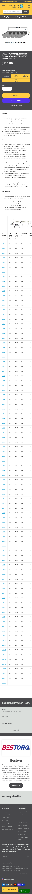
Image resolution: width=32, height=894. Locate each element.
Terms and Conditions (24, 828)
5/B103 (3, 498)
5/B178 (3, 617)
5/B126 (3, 550)
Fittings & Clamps (6, 821)
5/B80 (3, 399)
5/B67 (3, 338)
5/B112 (3, 522)
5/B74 (3, 371)
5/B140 (4, 569)
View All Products (22, 825)
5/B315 (3, 678)
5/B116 (3, 532)
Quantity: (4, 85)
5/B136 (3, 565)
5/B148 (3, 579)
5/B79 (3, 394)
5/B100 (4, 494)
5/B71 (3, 357)
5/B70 (3, 352)
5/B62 (3, 314)
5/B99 (3, 489)
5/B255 (4, 659)
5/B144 (4, 574)
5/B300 (4, 669)
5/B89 (3, 442)
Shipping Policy (22, 831)
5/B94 (3, 465)
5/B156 (3, 593)
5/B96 (3, 475)
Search (25, 11)
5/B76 (3, 380)
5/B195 (3, 626)
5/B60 (3, 305)
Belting (17, 17)
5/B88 (3, 437)
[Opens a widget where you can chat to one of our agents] (24, 891)
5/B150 (3, 583)
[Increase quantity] (10, 89)
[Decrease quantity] (4, 89)
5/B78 (3, 390)
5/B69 (3, 347)
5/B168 (3, 607)
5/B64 (3, 324)
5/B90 (3, 447)
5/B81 (3, 404)
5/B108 (3, 508)
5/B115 (3, 527)
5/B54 (3, 276)
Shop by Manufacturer (7, 829)
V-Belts (24, 17)
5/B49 (3, 253)
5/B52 (3, 267)
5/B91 (3, 451)
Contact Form (15, 866)
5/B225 (4, 645)
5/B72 (3, 361)
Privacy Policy (21, 834)
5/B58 (3, 295)
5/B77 (3, 385)
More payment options (16, 105)
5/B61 (3, 309)
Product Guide (6, 808)
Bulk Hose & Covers (7, 818)
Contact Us (21, 815)
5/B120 (4, 541)
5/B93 (3, 461)
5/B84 (3, 418)
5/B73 (3, 366)
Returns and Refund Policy (23, 838)
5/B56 (3, 286)
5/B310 (3, 673)
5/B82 (3, 409)
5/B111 (3, 517)
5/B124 (4, 546)
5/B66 (3, 333)
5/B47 (3, 243)
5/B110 (3, 513)
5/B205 (4, 635)
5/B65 (3, 328)
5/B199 (3, 631)
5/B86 (3, 428)
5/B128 (3, 555)
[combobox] (12, 11)
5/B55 (3, 281)
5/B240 (4, 650)
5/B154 (3, 588)
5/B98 (3, 484)
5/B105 (3, 503)
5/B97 (3, 480)
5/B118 (3, 536)
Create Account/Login (24, 818)
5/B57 (3, 291)
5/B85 (3, 423)
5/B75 (3, 376)
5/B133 (3, 560)
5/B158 (3, 598)
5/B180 (3, 621)
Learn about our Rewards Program (22, 821)
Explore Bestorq (16, 785)
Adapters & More (6, 823)
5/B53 (3, 272)
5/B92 (3, 456)
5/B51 (3, 262)
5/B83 (3, 413)
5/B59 (3, 300)
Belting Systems (7, 17)
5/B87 (3, 432)
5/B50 (3, 258)
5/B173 (3, 612)
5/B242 (4, 654)
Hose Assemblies (6, 815)
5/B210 (4, 640)
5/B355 (4, 683)
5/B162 (3, 602)
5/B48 (3, 248)
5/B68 (3, 343)
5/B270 (4, 664)
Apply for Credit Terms (24, 812)
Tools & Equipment (7, 826)
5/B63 (3, 319)
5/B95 (3, 470)
